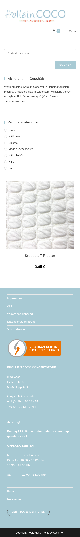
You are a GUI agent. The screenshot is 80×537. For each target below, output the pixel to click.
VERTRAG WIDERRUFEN (28, 511)
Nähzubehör (16, 155)
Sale (11, 168)
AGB (10, 306)
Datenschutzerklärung (21, 321)
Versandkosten (16, 329)
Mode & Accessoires (21, 149)
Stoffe (12, 130)
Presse (11, 491)
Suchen (65, 64)
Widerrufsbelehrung (20, 313)
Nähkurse (14, 136)
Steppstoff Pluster (40, 255)
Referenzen (14, 499)
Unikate (13, 142)
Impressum (14, 298)
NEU (11, 161)
